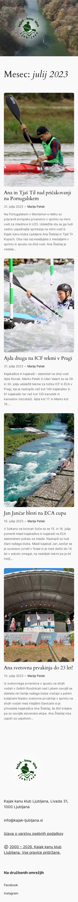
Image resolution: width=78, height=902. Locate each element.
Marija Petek (36, 206)
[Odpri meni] (69, 28)
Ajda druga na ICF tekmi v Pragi (38, 358)
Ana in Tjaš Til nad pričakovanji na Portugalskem (37, 196)
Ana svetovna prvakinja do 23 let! (38, 668)
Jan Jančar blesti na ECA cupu (35, 513)
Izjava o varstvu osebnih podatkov (33, 833)
